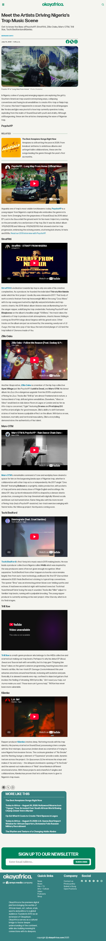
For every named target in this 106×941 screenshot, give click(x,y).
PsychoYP (57, 209)
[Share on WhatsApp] (76, 42)
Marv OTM (6, 475)
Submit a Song (70, 886)
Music (39, 884)
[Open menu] (3, 4)
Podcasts (41, 894)
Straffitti (6, 288)
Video (39, 891)
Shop (39, 896)
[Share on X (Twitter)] (72, 42)
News (39, 881)
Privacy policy (69, 884)
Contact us (68, 881)
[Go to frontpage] (53, 4)
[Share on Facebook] (68, 42)
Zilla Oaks (26, 385)
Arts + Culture (43, 889)
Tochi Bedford (8, 562)
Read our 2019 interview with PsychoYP (28, 233)
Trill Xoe (5, 655)
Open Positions (70, 889)
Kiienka (21, 742)
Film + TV (41, 886)
